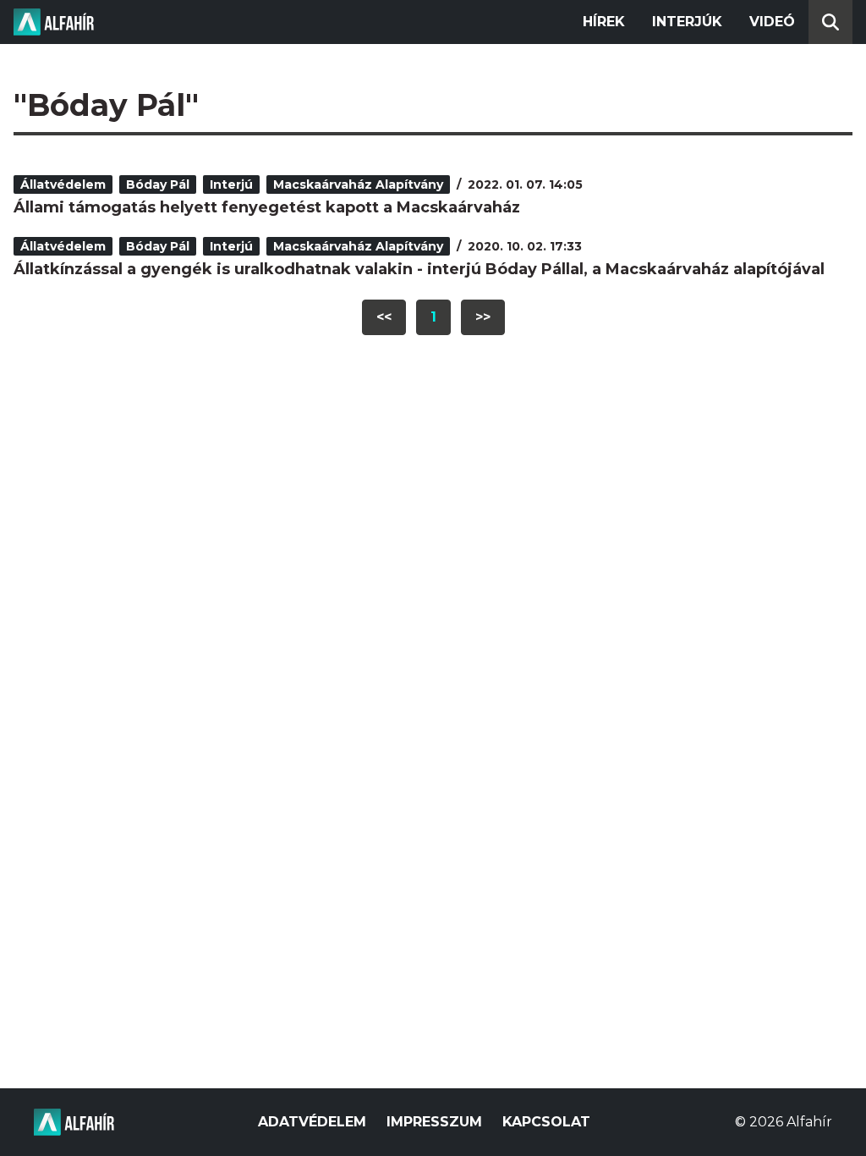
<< (384, 317)
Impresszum (434, 1122)
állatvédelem (63, 184)
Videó (772, 22)
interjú (231, 184)
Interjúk (687, 22)
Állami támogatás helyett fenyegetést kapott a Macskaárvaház (267, 207)
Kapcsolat (546, 1122)
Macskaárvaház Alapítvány (358, 184)
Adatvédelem (312, 1122)
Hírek (604, 22)
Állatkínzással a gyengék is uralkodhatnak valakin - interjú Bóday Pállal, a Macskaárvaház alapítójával (419, 269)
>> (483, 317)
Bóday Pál (157, 184)
